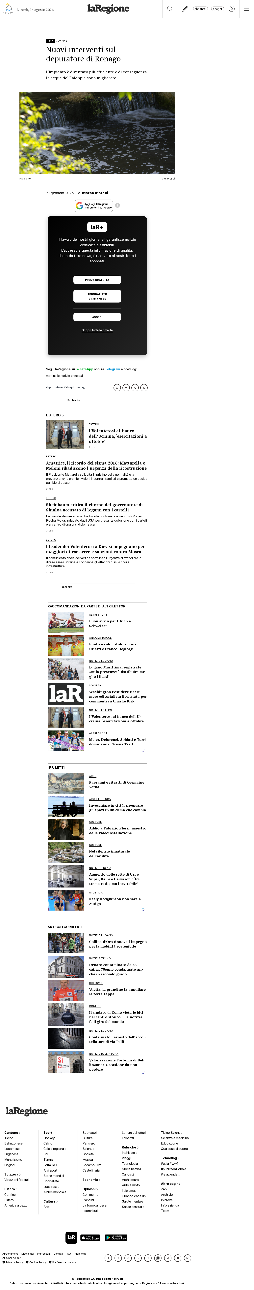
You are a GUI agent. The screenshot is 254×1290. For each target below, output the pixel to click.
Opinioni (89, 1189)
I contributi (90, 1211)
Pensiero (89, 1143)
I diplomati (129, 1191)
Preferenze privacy (64, 1262)
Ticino (8, 1138)
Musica (88, 1160)
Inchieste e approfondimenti (133, 1153)
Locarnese (12, 1149)
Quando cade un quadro (134, 1196)
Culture (49, 1201)
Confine (10, 1195)
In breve (167, 1200)
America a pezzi (15, 1205)
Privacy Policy (14, 1262)
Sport (48, 1133)
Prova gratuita (97, 279)
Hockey (49, 1138)
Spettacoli (90, 1133)
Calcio (47, 1143)
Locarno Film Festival (92, 1165)
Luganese (11, 1154)
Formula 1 (50, 1165)
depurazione (54, 387)
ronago (81, 387)
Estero (10, 1189)
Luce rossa (51, 1187)
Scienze (88, 1149)
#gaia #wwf (169, 1164)
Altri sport (50, 1170)
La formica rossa (95, 1205)
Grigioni (9, 1165)
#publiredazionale (173, 1169)
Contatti (58, 1253)
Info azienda (170, 1205)
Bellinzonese (13, 1143)
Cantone (11, 1133)
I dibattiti (128, 1138)
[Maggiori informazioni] (117, 206)
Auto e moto (131, 1185)
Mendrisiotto (13, 1160)
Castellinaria (91, 1170)
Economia (91, 1180)
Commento (90, 1195)
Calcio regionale (54, 1149)
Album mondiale (54, 1192)
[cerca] (170, 9)
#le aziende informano (169, 1174)
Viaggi (126, 1158)
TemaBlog (169, 1158)
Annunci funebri (11, 1257)
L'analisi (88, 1200)
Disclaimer (27, 1253)
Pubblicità (80, 1253)
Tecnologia (130, 1164)
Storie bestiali (131, 1169)
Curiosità (128, 1174)
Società (88, 1154)
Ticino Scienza (171, 1133)
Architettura (130, 1180)
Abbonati (200, 9)
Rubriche (129, 1147)
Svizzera (11, 1174)
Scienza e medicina (175, 1138)
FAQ (68, 1253)
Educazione (169, 1143)
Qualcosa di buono (174, 1149)
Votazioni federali (16, 1180)
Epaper (217, 9)
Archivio (167, 1195)
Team (165, 1211)
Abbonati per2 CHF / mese (97, 296)
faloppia (69, 387)
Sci (45, 1154)
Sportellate (51, 1181)
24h (164, 1189)
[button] (108, 1258)
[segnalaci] (185, 9)
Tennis (48, 1160)
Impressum (44, 1253)
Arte (46, 1207)
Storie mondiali (53, 1176)
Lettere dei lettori (134, 1133)
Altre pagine (171, 1184)
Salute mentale (132, 1201)
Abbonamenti (10, 1253)
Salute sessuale (133, 1207)
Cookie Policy (37, 1262)
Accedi (97, 317)
